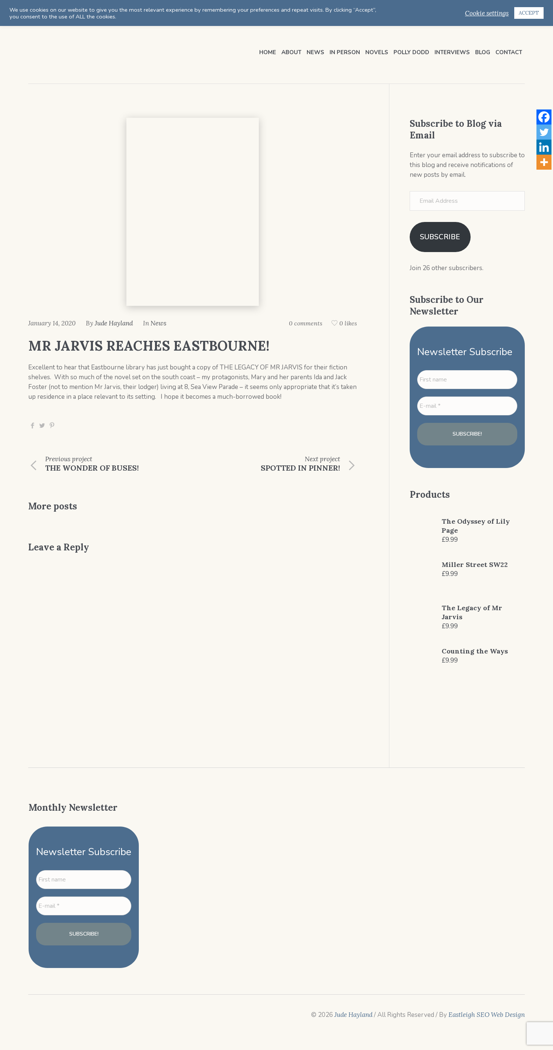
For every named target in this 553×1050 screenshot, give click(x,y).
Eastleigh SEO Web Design (486, 1014)
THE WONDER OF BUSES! (92, 468)
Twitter (42, 426)
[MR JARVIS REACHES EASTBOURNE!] (192, 211)
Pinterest (52, 426)
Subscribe (440, 237)
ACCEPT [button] (529, 13)
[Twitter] (543, 132)
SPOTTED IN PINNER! (300, 468)
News (158, 323)
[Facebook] (543, 117)
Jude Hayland (353, 1014)
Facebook (32, 426)
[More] (543, 162)
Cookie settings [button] (487, 13)
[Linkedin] (543, 147)
